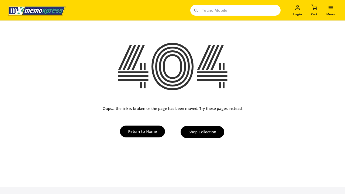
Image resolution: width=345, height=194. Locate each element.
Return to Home (142, 131)
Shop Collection (202, 131)
